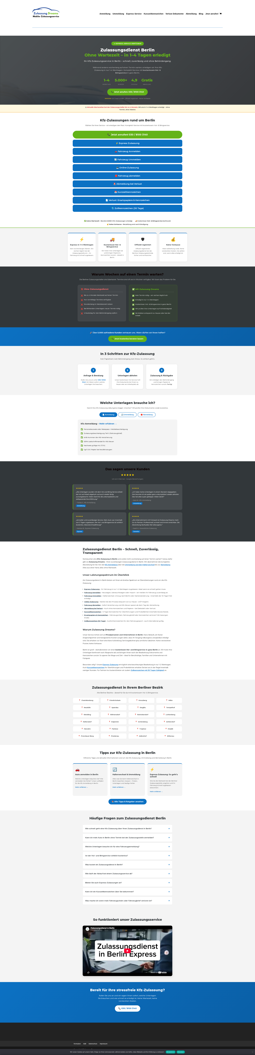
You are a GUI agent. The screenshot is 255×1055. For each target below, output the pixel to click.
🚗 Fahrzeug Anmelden (127, 151)
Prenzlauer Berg (86, 736)
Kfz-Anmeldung (111, 565)
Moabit (169, 729)
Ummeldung (118, 14)
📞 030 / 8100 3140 (127, 1008)
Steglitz (141, 707)
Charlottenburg (86, 700)
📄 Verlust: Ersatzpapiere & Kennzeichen (127, 200)
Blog (201, 14)
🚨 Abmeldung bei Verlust (127, 184)
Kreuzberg (141, 700)
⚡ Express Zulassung (127, 143)
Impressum (103, 1044)
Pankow (113, 729)
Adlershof (141, 736)
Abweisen (181, 1052)
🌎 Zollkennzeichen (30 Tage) (127, 208)
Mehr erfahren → (108, 423)
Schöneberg (141, 722)
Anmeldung (105, 14)
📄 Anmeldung (108, 415)
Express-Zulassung (110, 665)
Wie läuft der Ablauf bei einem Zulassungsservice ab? (108, 874)
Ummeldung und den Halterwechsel (140, 565)
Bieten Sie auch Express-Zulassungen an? (103, 883)
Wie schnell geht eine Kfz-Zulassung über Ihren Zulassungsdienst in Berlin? (118, 829)
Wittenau (169, 736)
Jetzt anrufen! (212, 14)
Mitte (169, 700)
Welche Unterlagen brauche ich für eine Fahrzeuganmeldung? (112, 847)
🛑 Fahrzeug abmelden (127, 176)
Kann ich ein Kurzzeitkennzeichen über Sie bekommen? (109, 892)
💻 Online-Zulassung (127, 167)
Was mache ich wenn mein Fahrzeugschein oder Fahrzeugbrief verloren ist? (118, 901)
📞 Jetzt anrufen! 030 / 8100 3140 (127, 134)
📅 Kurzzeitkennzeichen (127, 192)
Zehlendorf (169, 722)
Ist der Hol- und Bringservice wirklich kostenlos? (106, 856)
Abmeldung (191, 14)
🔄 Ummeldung (127, 415)
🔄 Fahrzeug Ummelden (127, 159)
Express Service (134, 14)
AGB (84, 1044)
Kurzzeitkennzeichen (153, 14)
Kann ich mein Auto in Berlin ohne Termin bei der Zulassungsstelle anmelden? (119, 838)
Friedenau (113, 736)
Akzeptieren (171, 1052)
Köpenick (114, 722)
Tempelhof (169, 707)
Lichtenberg (169, 715)
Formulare (77, 1044)
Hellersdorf (86, 722)
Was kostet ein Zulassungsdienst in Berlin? (104, 865)
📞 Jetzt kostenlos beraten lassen (127, 339)
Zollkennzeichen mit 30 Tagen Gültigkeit (147, 670)
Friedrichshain (114, 700)
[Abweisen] (253, 1052)
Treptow (141, 729)
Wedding (86, 715)
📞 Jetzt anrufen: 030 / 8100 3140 (127, 92)
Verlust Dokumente (175, 14)
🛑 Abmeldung (147, 415)
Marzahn (86, 729)
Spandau (113, 707)
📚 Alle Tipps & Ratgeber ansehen (127, 802)
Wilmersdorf (113, 715)
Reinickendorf (141, 715)
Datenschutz (93, 1044)
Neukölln (86, 707)
